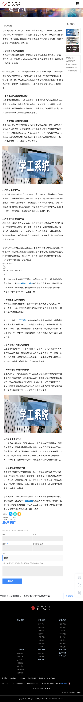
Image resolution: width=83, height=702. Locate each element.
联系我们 (69, 596)
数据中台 (41, 627)
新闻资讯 (41, 649)
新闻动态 (10, 263)
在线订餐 (63, 647)
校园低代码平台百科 (72, 64)
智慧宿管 (41, 643)
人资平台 (20, 660)
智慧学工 (41, 637)
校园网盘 (63, 634)
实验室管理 (20, 669)
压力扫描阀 (22, 678)
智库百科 (62, 649)
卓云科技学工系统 (22, 35)
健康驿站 (63, 643)
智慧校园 (26, 252)
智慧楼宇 (63, 640)
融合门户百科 (70, 61)
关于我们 (62, 656)
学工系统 (22, 71)
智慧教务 (41, 640)
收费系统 (63, 624)
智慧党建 (63, 627)
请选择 (6, 558)
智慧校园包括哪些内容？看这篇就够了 (72, 67)
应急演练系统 (32, 678)
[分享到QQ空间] (15, 514)
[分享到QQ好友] (19, 514)
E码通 (41, 647)
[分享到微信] (11, 514)
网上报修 (20, 653)
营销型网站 (51, 678)
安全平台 (63, 637)
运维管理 (20, 673)
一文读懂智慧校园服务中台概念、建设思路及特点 (72, 71)
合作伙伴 (62, 653)
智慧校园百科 (70, 58)
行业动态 (41, 653)
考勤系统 (20, 663)
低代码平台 (41, 634)
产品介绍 (41, 620)
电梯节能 (42, 678)
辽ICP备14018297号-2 (57, 698)
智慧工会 (20, 656)
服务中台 (41, 630)
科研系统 (20, 666)
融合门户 (41, 624)
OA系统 (62, 630)
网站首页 (20, 620)
